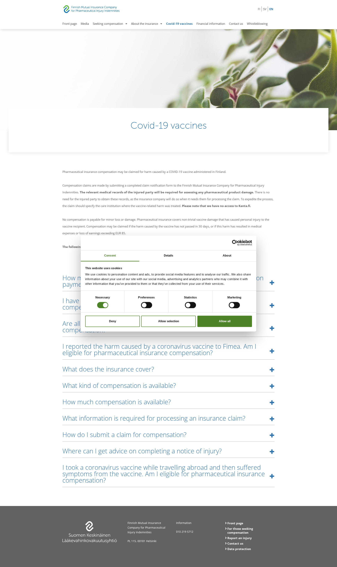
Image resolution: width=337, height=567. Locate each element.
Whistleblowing (257, 24)
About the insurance (144, 24)
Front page (69, 24)
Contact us (236, 24)
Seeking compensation (108, 24)
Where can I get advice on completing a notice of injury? (142, 451)
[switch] (146, 305)
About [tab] (227, 255)
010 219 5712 (184, 531)
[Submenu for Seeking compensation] (126, 23)
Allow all (225, 321)
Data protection (239, 549)
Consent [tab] (110, 255)
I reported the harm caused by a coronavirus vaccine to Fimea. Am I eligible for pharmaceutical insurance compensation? (159, 349)
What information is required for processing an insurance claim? (153, 418)
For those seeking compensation (240, 530)
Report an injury (239, 538)
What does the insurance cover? (108, 369)
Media (85, 24)
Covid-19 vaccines (179, 24)
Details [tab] (168, 255)
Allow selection (168, 321)
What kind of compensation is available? (119, 385)
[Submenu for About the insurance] (161, 23)
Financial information (210, 24)
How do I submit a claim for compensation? (124, 434)
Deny (112, 321)
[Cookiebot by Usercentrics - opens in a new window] (235, 243)
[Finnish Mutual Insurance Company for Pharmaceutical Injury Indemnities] (91, 7)
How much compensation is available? (116, 401)
